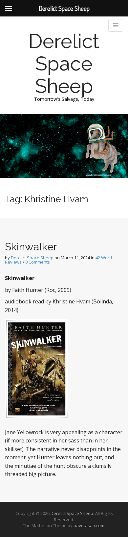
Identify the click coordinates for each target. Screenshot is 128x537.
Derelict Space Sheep (64, 64)
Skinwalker (31, 246)
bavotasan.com (89, 525)
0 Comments (37, 262)
